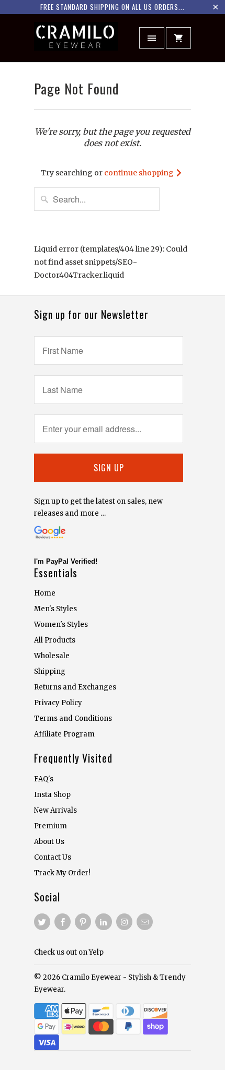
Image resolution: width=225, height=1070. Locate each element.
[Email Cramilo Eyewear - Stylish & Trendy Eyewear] (145, 921)
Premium (50, 826)
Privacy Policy (58, 702)
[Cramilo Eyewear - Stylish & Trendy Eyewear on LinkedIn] (103, 921)
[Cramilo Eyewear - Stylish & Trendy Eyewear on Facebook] (62, 921)
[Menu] (151, 38)
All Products (54, 640)
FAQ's (43, 779)
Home (44, 593)
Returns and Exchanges (75, 687)
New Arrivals (55, 810)
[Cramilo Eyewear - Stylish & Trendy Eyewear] (76, 42)
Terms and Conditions (73, 718)
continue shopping (139, 172)
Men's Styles (55, 608)
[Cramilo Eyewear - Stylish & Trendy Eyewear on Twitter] (42, 921)
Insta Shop (52, 794)
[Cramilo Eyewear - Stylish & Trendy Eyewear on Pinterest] (83, 921)
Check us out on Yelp (69, 952)
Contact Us (52, 857)
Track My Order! (62, 873)
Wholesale (52, 655)
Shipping (49, 671)
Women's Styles (61, 624)
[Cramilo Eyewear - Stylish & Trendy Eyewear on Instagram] (124, 921)
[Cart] (178, 38)
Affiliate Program (64, 734)
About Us (49, 841)
